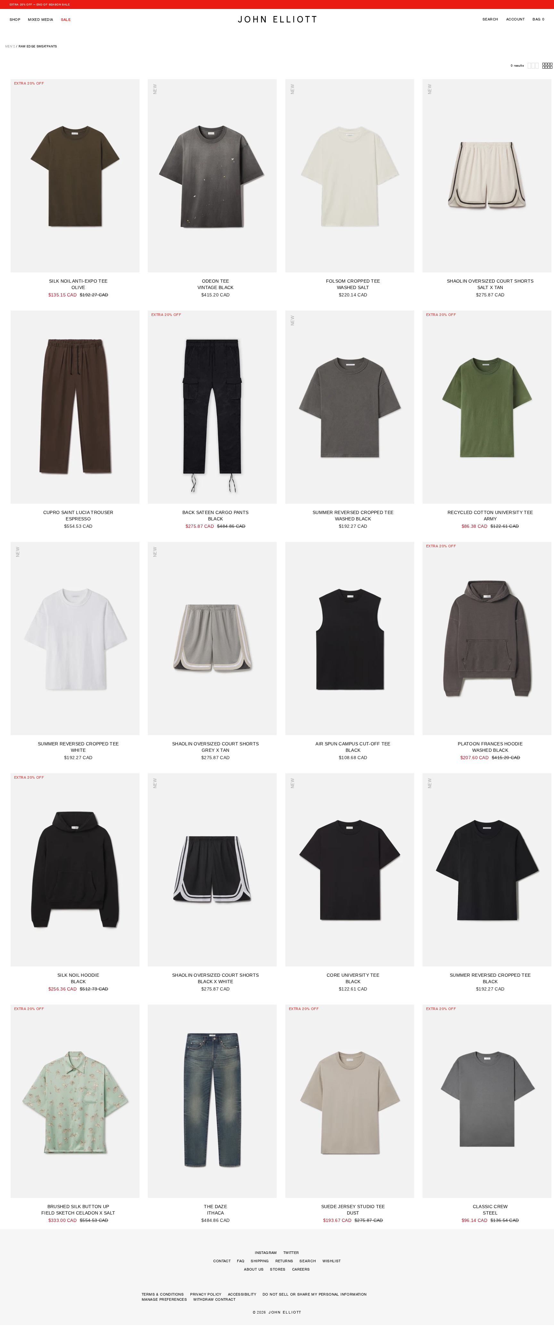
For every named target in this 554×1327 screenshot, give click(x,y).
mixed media (40, 19)
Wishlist (331, 1261)
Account (515, 19)
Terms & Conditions (163, 1294)
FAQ (240, 1261)
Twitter (291, 1252)
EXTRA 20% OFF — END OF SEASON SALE (40, 4)
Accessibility (242, 1294)
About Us (254, 1269)
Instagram (266, 1252)
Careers (301, 1269)
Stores (277, 1269)
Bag (538, 19)
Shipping (260, 1261)
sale (66, 19)
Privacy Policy (206, 1294)
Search (490, 19)
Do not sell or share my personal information (315, 1294)
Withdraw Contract (214, 1299)
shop (15, 19)
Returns (284, 1261)
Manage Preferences (164, 1299)
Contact (222, 1261)
